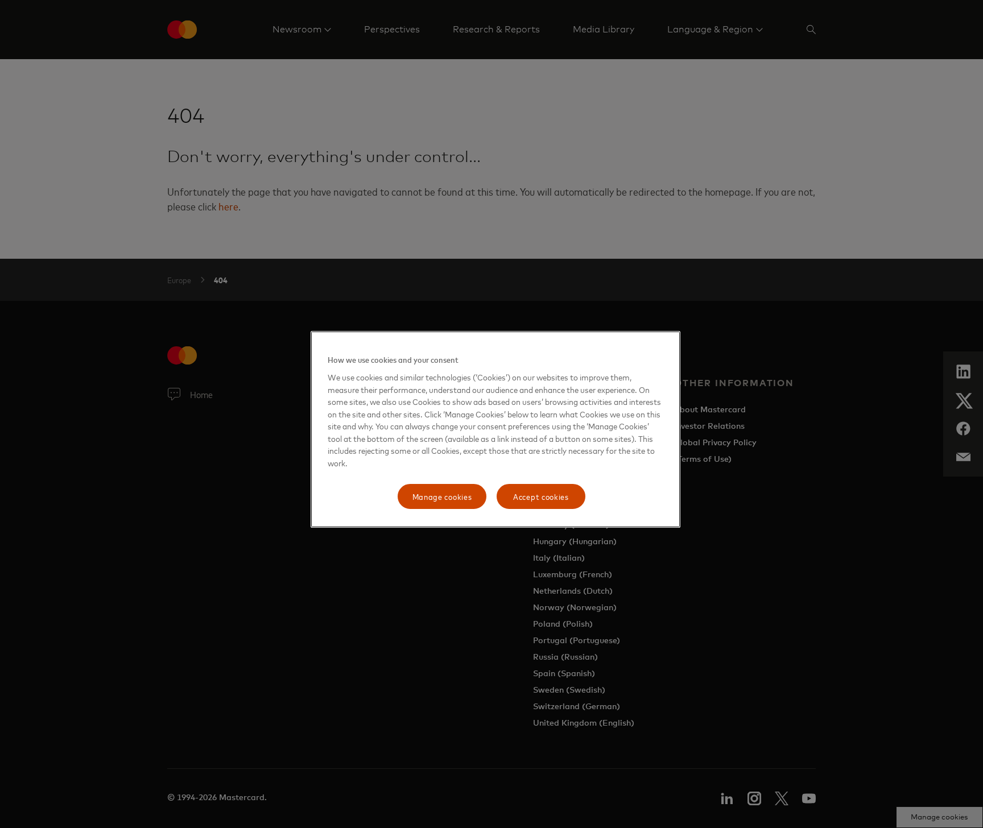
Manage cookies (442, 496)
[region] (495, 429)
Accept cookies (541, 496)
